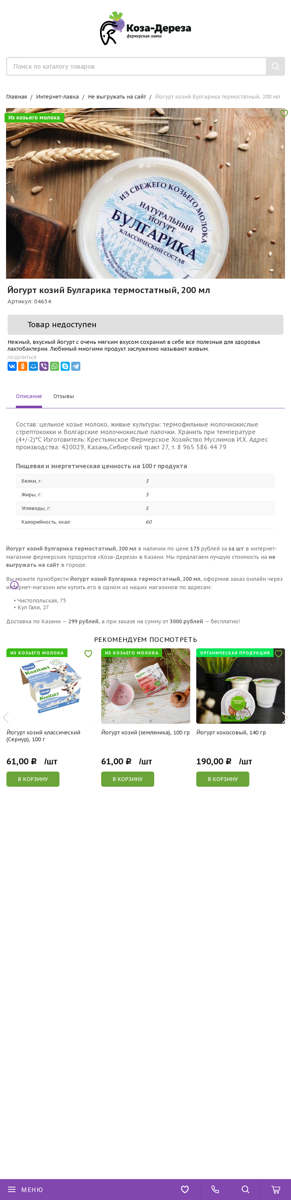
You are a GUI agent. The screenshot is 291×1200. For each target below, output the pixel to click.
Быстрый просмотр (55, 719)
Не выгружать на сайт (117, 96)
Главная (16, 96)
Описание (29, 396)
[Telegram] (75, 366)
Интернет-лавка (57, 96)
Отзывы (63, 396)
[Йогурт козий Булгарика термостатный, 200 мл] (145, 247)
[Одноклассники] (22, 366)
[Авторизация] (287, 4)
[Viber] (43, 366)
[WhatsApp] (54, 366)
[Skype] (65, 366)
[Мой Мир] (33, 366)
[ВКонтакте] (12, 366)
